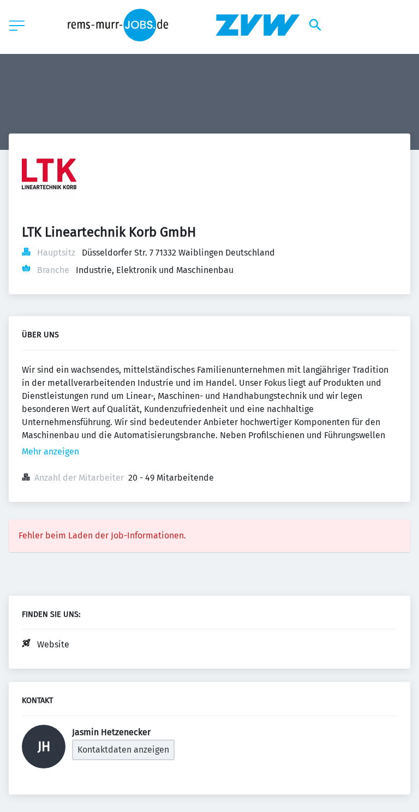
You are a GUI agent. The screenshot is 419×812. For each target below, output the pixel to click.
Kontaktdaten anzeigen (123, 749)
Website (53, 644)
